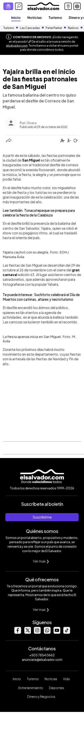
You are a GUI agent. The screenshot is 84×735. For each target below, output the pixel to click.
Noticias (34, 17)
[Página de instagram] (37, 632)
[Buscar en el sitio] (18, 6)
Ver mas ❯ (41, 561)
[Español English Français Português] (77, 6)
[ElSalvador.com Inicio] (43, 6)
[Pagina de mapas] (68, 6)
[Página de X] (27, 632)
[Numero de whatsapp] (47, 632)
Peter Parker (54, 28)
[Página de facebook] (17, 632)
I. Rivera (31, 123)
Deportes (56, 688)
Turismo (55, 17)
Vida (66, 679)
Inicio (16, 17)
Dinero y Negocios (41, 696)
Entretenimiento (30, 688)
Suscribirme (42, 517)
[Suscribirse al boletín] (8, 6)
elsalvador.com (17, 45)
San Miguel (31, 160)
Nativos (73, 28)
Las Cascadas (30, 28)
